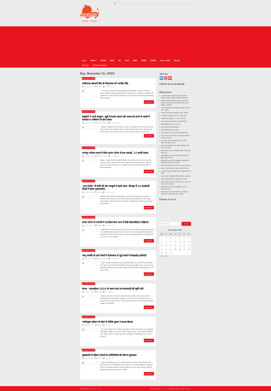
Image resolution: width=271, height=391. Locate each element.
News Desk (90, 86)
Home (84, 60)
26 (180, 249)
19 (180, 245)
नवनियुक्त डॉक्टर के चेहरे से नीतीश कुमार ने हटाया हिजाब (107, 322)
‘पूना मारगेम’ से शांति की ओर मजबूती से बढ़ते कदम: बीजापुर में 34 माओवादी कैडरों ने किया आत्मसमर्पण (115, 187)
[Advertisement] (135, 42)
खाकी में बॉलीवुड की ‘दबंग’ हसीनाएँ (170, 130)
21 (189, 245)
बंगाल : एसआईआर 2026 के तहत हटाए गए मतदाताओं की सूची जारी (112, 288)
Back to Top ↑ (186, 389)
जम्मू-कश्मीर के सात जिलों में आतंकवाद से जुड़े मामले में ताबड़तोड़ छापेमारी (114, 255)
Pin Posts (85, 65)
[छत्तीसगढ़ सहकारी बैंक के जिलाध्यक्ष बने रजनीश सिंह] (90, 97)
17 (171, 245)
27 (184, 249)
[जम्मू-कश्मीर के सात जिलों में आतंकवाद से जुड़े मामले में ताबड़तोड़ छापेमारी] (90, 270)
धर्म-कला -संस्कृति (165, 60)
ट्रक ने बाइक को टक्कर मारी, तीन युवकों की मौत (173, 121)
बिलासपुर (105, 123)
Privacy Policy (155, 389)
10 (171, 242)
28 (189, 249)
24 (171, 249)
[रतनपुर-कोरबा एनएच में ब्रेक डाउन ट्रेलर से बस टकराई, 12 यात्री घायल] (90, 167)
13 (184, 242)
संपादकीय (143, 60)
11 (175, 242)
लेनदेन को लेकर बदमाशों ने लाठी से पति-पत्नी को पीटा (175, 168)
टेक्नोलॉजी (153, 60)
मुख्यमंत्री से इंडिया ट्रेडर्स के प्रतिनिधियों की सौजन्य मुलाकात (109, 355)
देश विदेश (103, 60)
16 (166, 245)
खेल (120, 60)
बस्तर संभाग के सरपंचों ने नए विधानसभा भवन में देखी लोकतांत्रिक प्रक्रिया (115, 222)
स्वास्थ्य (127, 60)
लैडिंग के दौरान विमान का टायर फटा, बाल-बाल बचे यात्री (176, 165)
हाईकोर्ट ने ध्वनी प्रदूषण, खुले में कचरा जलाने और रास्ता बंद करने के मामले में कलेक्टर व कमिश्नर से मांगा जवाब (116, 118)
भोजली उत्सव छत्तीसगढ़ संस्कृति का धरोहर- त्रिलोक (174, 113)
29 (161, 253)
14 (189, 242)
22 (161, 249)
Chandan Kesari (174, 389)
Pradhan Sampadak (100, 65)
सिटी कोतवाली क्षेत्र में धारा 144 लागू (170, 124)
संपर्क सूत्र (177, 60)
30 (166, 253)
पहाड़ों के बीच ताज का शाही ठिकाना (170, 127)
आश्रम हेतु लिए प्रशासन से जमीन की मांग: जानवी (174, 179)
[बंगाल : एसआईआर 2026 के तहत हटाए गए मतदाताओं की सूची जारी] (90, 303)
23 (166, 249)
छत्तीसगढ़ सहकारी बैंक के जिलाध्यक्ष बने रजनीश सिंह (105, 83)
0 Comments (110, 86)
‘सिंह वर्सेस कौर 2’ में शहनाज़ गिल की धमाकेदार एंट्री (174, 133)
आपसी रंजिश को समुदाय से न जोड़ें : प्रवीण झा (173, 118)
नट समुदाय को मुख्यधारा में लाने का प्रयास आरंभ (173, 115)
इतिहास (135, 60)
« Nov (161, 256)
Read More (149, 102)
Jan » (167, 256)
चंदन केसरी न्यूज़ (84, 389)
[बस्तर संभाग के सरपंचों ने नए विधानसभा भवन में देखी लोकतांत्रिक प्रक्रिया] (90, 236)
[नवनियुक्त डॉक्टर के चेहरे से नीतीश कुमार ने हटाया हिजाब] (90, 336)
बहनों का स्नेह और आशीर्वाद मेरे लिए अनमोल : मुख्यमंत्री (175, 176)
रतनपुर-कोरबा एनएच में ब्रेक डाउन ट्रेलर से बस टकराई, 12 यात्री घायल (115, 153)
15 (161, 245)
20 (184, 245)
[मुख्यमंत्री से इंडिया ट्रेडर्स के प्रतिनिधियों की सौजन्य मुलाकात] (90, 369)
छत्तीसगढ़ (93, 60)
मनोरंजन (112, 60)
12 (180, 242)
